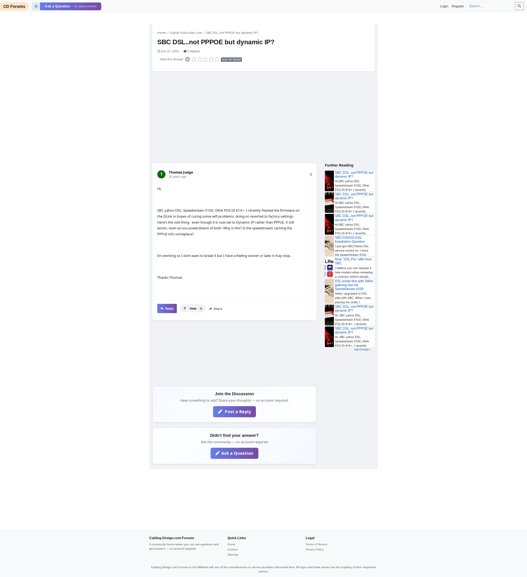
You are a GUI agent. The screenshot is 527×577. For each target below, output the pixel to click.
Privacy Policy (315, 549)
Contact (232, 549)
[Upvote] (185, 308)
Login (444, 6)
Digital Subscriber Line (186, 33)
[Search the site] (519, 6)
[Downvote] (201, 308)
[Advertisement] (263, 106)
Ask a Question (237, 453)
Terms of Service (317, 544)
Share (217, 309)
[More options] (311, 174)
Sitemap (232, 554)
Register (458, 6)
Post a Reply (237, 411)
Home (161, 33)
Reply (169, 308)
